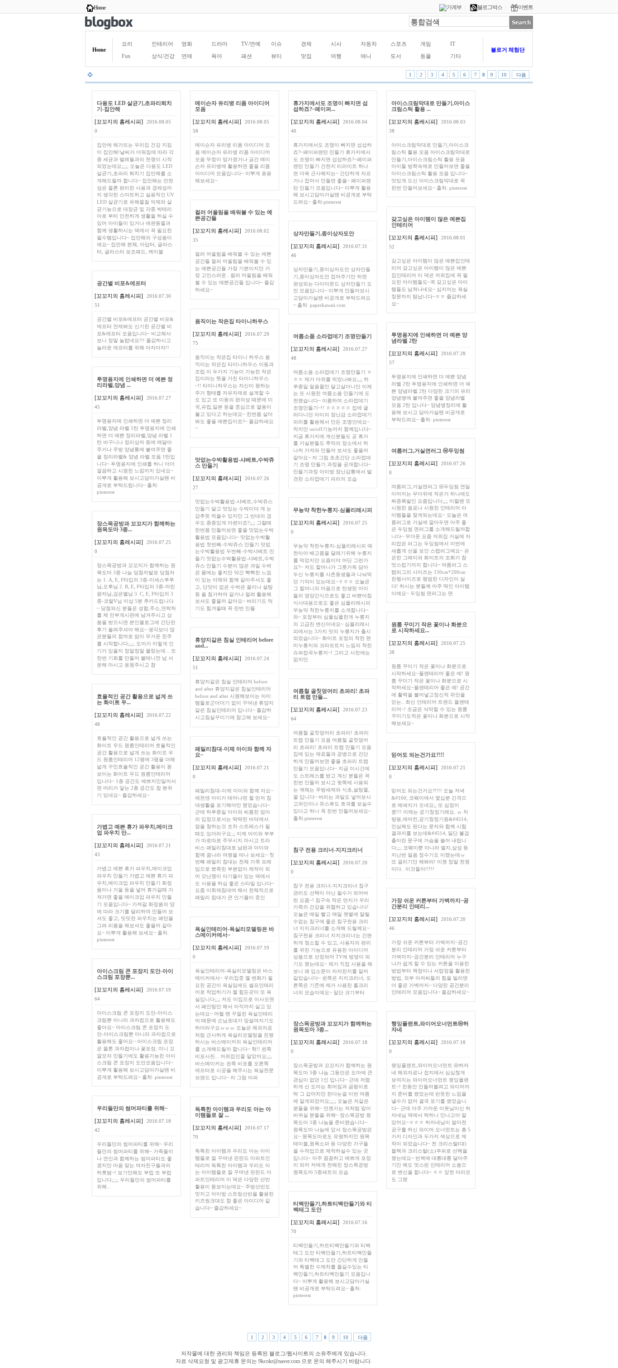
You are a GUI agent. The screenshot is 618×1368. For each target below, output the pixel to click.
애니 (366, 56)
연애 (186, 56)
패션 (246, 56)
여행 (336, 56)
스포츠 (398, 44)
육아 (216, 56)
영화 (186, 44)
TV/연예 (251, 44)
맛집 (306, 56)
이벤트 (525, 7)
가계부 (454, 7)
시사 (336, 44)
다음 (520, 74)
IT (452, 44)
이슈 (276, 44)
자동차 (369, 44)
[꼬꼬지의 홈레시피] (119, 122)
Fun (126, 56)
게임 (425, 44)
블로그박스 (489, 7)
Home (99, 8)
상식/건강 (163, 56)
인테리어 (162, 44)
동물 (425, 56)
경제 (306, 44)
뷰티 (276, 56)
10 (504, 74)
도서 (395, 56)
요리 (127, 44)
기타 (455, 56)
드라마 (219, 44)
